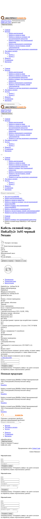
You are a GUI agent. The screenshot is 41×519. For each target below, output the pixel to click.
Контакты (8, 62)
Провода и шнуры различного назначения (23, 49)
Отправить (5, 489)
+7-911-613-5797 (6, 357)
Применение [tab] (9, 279)
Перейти (4, 385)
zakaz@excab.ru (6, 21)
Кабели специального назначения (20, 44)
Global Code (36, 448)
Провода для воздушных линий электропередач (22, 211)
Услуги (7, 53)
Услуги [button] (7, 91)
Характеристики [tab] (10, 281)
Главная (7, 30)
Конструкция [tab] (9, 283)
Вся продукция (12, 196)
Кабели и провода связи (17, 35)
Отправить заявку (7, 366)
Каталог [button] (7, 70)
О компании (9, 60)
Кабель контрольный (16, 33)
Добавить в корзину (7, 261)
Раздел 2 (11, 56)
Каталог (7, 31)
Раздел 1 (11, 54)
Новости (8, 58)
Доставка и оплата (11, 51)
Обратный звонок (7, 24)
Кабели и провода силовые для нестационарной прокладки (19, 37)
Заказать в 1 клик (20, 261)
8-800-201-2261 (6, 22)
